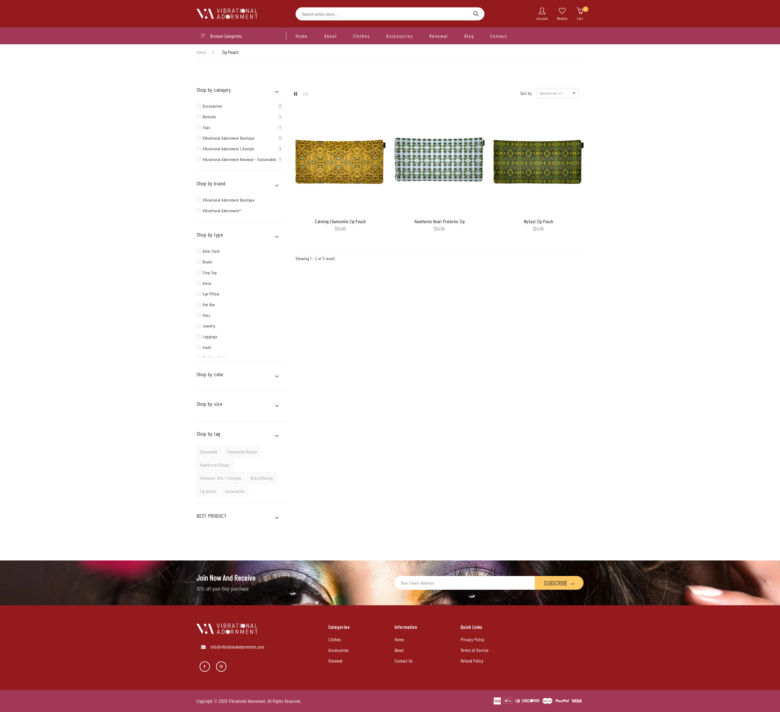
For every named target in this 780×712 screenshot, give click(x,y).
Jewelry (209, 325)
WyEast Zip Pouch (538, 221)
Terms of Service (475, 650)
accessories (235, 491)
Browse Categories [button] (226, 36)
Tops (242, 127)
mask (207, 347)
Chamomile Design (242, 451)
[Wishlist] (328, 200)
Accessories (399, 36)
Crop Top (210, 272)
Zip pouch (208, 491)
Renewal (438, 36)
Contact (498, 36)
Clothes (361, 36)
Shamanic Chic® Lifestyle (220, 478)
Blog (469, 36)
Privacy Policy (473, 639)
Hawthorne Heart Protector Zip (439, 221)
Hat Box (209, 304)
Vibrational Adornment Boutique (242, 138)
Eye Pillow (211, 293)
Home (302, 36)
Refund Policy (472, 661)
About (330, 36)
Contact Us (404, 661)
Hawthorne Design (214, 464)
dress (207, 283)
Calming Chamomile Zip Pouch (340, 221)
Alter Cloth (211, 251)
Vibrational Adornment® (222, 210)
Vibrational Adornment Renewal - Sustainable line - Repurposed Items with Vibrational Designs (243, 159)
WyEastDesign (261, 478)
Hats (206, 315)
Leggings (210, 336)
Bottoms (242, 117)
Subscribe (556, 583)
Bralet (207, 261)
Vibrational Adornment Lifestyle (242, 149)
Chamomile (209, 451)
